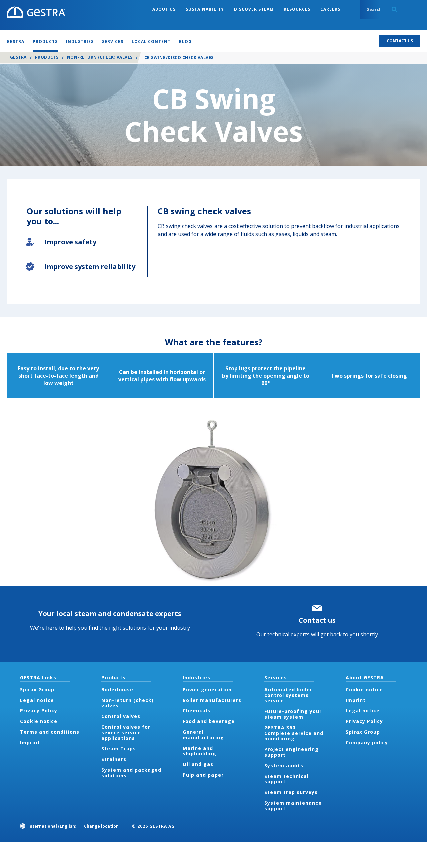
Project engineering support (291, 752)
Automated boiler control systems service (288, 695)
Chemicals (196, 710)
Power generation (207, 689)
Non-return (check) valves (100, 57)
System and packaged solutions (131, 773)
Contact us (317, 620)
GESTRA (18, 57)
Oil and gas (198, 764)
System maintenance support (293, 806)
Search (394, 9)
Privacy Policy (38, 710)
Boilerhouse (117, 689)
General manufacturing (203, 735)
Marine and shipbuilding (199, 751)
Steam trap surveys (291, 792)
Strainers (113, 759)
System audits (283, 765)
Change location (101, 826)
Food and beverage (209, 721)
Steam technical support (286, 779)
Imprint (30, 742)
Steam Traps (118, 748)
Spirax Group (37, 689)
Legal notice (37, 700)
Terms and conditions (49, 732)
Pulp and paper (203, 775)
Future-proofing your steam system (293, 714)
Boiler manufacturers (212, 700)
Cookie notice (38, 721)
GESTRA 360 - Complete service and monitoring (293, 733)
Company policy (367, 742)
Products (47, 57)
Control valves (120, 716)
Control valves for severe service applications (125, 732)
